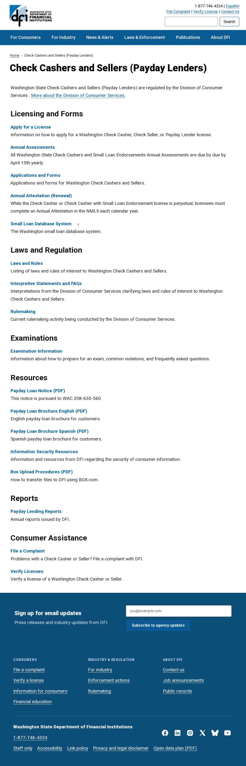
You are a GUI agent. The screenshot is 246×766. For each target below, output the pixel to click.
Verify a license (28, 680)
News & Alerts (99, 37)
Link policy (77, 748)
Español (232, 6)
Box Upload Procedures (35, 472)
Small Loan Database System (41, 223)
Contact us (173, 669)
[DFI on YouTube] (227, 733)
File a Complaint (28, 551)
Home (14, 55)
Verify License (205, 11)
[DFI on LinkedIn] (177, 733)
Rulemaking (23, 311)
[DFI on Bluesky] (215, 733)
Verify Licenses (27, 571)
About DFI (220, 37)
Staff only (22, 748)
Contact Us (230, 11)
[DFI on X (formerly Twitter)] (202, 733)
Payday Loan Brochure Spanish (43, 431)
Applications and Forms (35, 175)
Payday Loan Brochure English (42, 411)
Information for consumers (40, 691)
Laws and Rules (27, 263)
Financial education (32, 701)
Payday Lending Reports (36, 511)
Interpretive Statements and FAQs (46, 283)
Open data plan (169, 748)
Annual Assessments (33, 147)
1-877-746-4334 (30, 737)
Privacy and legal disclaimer (121, 748)
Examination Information (36, 351)
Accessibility (49, 748)
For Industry (63, 37)
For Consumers (26, 37)
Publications (188, 37)
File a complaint (29, 669)
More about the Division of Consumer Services (77, 95)
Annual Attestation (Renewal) (41, 195)
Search (229, 21)
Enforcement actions (109, 680)
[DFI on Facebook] (165, 733)
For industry (100, 669)
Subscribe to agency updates (158, 625)
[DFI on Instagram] (190, 733)
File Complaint (178, 11)
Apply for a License (31, 127)
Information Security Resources (44, 451)
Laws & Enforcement (144, 37)
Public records (177, 691)
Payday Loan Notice (31, 390)
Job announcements (183, 680)
